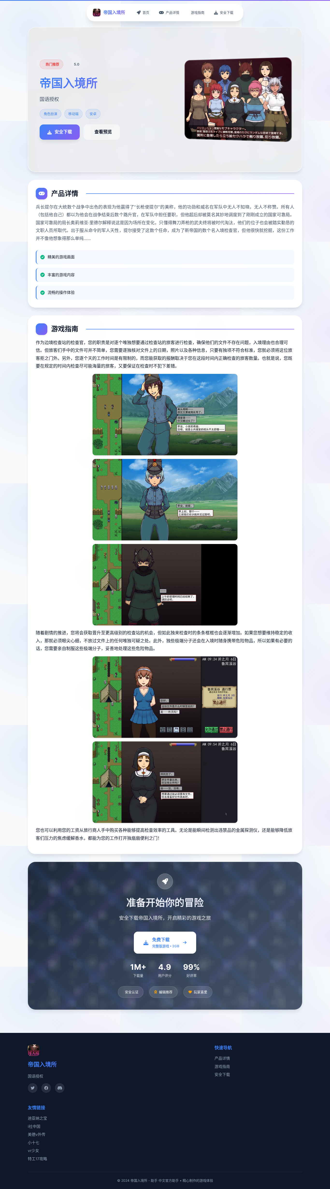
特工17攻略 (37, 1158)
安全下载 (222, 1074)
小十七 (33, 1142)
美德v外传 (36, 1134)
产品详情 (222, 1058)
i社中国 (34, 1126)
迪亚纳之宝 (37, 1118)
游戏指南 (222, 1066)
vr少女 (33, 1150)
